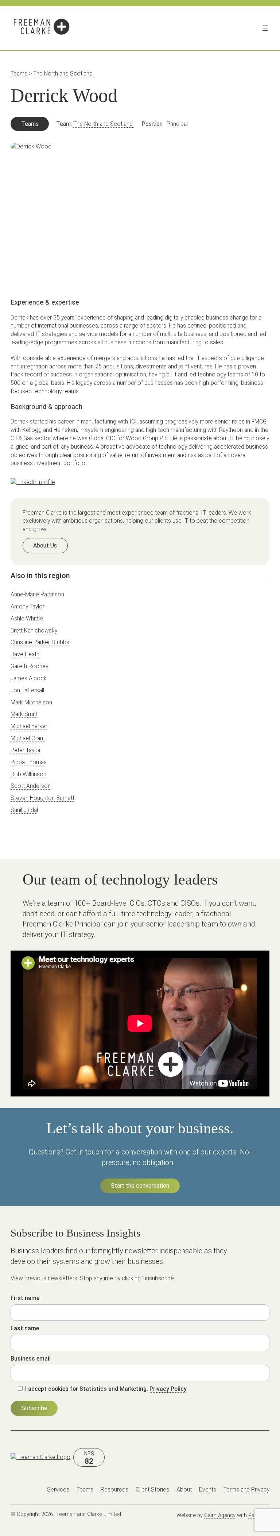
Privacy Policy (168, 1388)
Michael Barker (29, 726)
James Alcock (29, 678)
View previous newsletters (44, 1278)
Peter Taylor (26, 750)
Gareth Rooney (29, 666)
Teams (19, 73)
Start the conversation (140, 1185)
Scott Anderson (31, 785)
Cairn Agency (220, 1515)
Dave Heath (25, 654)
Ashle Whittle (27, 618)
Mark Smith (25, 714)
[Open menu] (265, 28)
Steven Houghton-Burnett (42, 797)
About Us (45, 545)
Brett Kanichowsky (34, 630)
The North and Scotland (63, 73)
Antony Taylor (27, 606)
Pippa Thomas (29, 762)
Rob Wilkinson (28, 774)
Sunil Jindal (24, 809)
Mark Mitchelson (31, 702)
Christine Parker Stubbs (40, 642)
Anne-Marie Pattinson (37, 594)
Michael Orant (28, 738)
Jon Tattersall (27, 690)
